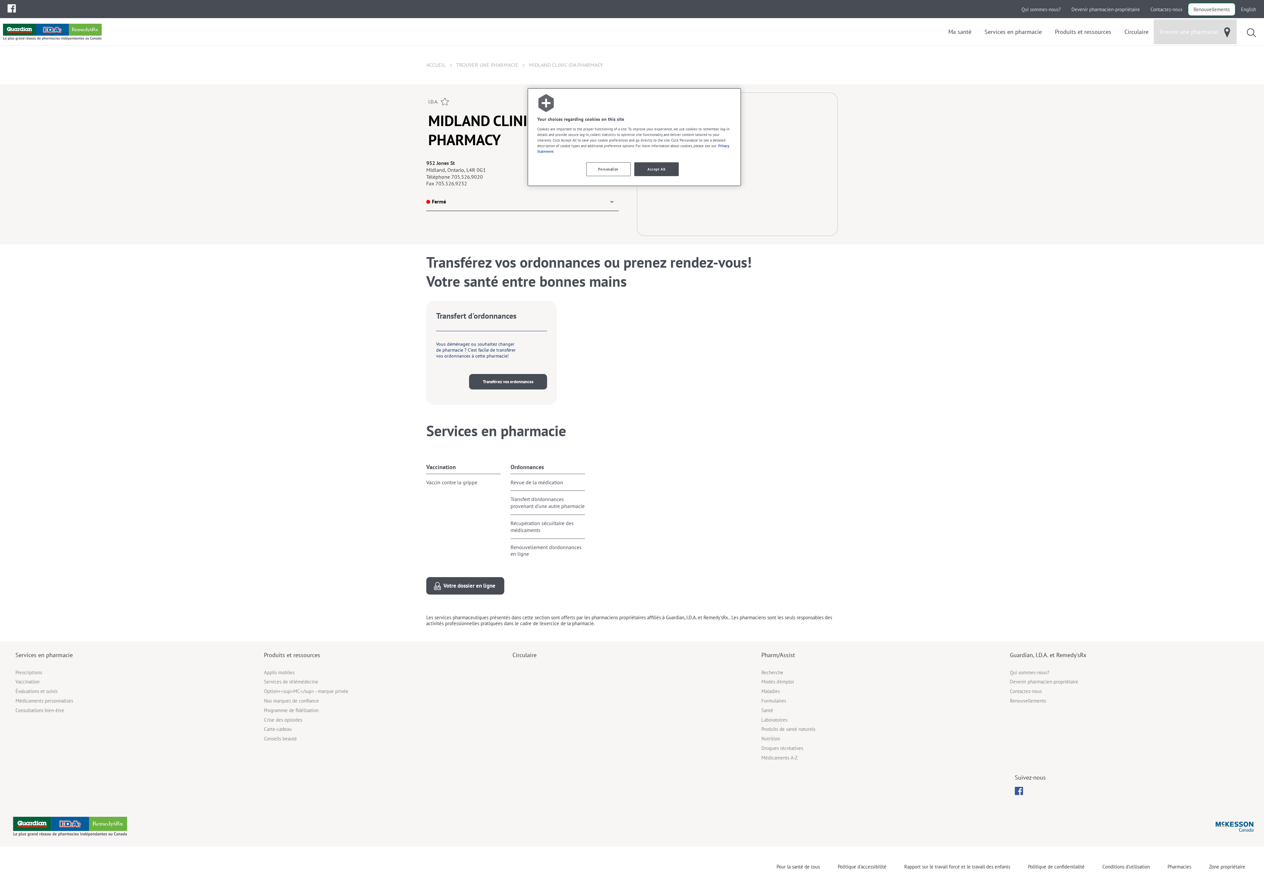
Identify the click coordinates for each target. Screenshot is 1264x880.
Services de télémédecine (291, 682)
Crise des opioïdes (283, 720)
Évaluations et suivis (36, 691)
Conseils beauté (280, 738)
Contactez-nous (1166, 9)
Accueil (436, 65)
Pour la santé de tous (798, 867)
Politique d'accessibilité (862, 867)
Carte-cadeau (278, 729)
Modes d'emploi (777, 682)
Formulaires (773, 701)
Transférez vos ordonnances (508, 382)
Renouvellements (1212, 9)
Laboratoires (774, 720)
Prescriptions (28, 672)
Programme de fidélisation (291, 710)
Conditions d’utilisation (1126, 867)
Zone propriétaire (1227, 867)
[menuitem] (12, 8)
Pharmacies (1179, 867)
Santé (767, 710)
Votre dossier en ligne (469, 585)
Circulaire (525, 655)
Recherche (772, 672)
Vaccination (441, 467)
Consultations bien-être (39, 710)
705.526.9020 (467, 176)
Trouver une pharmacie (487, 65)
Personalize (608, 169)
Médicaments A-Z (779, 758)
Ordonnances (527, 467)
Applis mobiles (279, 672)
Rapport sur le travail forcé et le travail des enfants (957, 867)
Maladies (770, 691)
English (1248, 9)
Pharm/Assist (778, 655)
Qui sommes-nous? (1041, 9)
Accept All (656, 169)
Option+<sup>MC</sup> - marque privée (306, 691)
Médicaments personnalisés (44, 701)
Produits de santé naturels (788, 729)
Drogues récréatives (782, 748)
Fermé (439, 201)
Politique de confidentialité (1056, 867)
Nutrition (770, 738)
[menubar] (12, 8)
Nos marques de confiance (291, 701)
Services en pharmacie (44, 655)
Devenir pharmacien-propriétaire (1105, 9)
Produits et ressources (292, 655)
